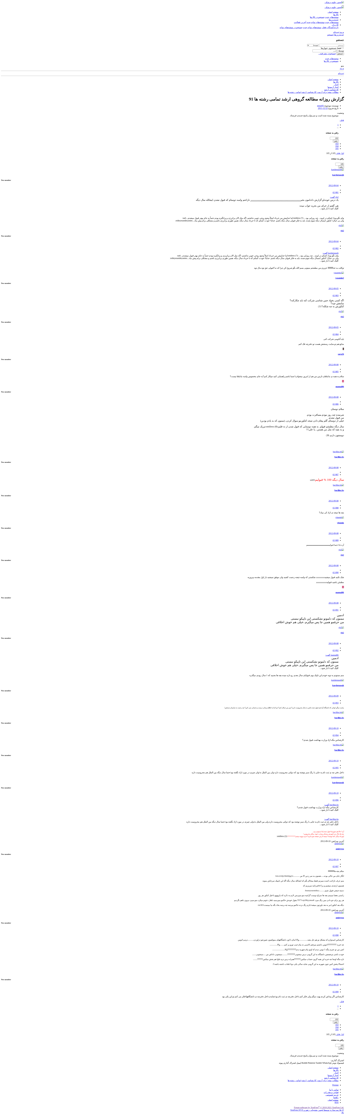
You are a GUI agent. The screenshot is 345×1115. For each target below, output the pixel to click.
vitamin (340, 523)
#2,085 (336, 371)
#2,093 (336, 703)
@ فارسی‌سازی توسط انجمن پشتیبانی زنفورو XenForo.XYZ (317, 1110)
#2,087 (336, 474)
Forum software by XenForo (319, 1107)
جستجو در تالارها (317, 17)
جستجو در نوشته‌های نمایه (291, 27)
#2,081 (336, 192)
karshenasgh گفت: (331, 253)
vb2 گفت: (334, 197)
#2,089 (336, 540)
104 (337, 146)
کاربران (335, 25)
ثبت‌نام (341, 73)
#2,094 (336, 735)
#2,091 (336, 610)
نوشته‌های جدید (332, 17)
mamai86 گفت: (332, 655)
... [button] (338, 127)
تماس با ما (334, 1090)
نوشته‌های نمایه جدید (316, 22)
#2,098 (336, 935)
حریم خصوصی (332, 1095)
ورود (342, 68)
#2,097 (336, 866)
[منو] (343, 5)
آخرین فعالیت (300, 22)
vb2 (342, 231)
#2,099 (336, 992)
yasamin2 (339, 278)
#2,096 (336, 800)
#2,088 (336, 508)
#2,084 (336, 334)
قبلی (342, 120)
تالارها (336, 14)
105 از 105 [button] (330, 153)
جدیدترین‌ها (334, 20)
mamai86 (340, 386)
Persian (335, 1085)
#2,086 (336, 404)
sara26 (341, 354)
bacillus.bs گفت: (331, 805)
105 (337, 148)
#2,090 (336, 572)
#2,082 (336, 248)
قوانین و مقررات (331, 1092)
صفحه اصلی (333, 12)
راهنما (336, 1097)
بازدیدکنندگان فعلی (330, 27)
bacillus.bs (339, 457)
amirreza (340, 849)
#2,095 (336, 768)
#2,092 (336, 650)
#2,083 (336, 295)
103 (337, 144)
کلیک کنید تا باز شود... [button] (329, 208)
